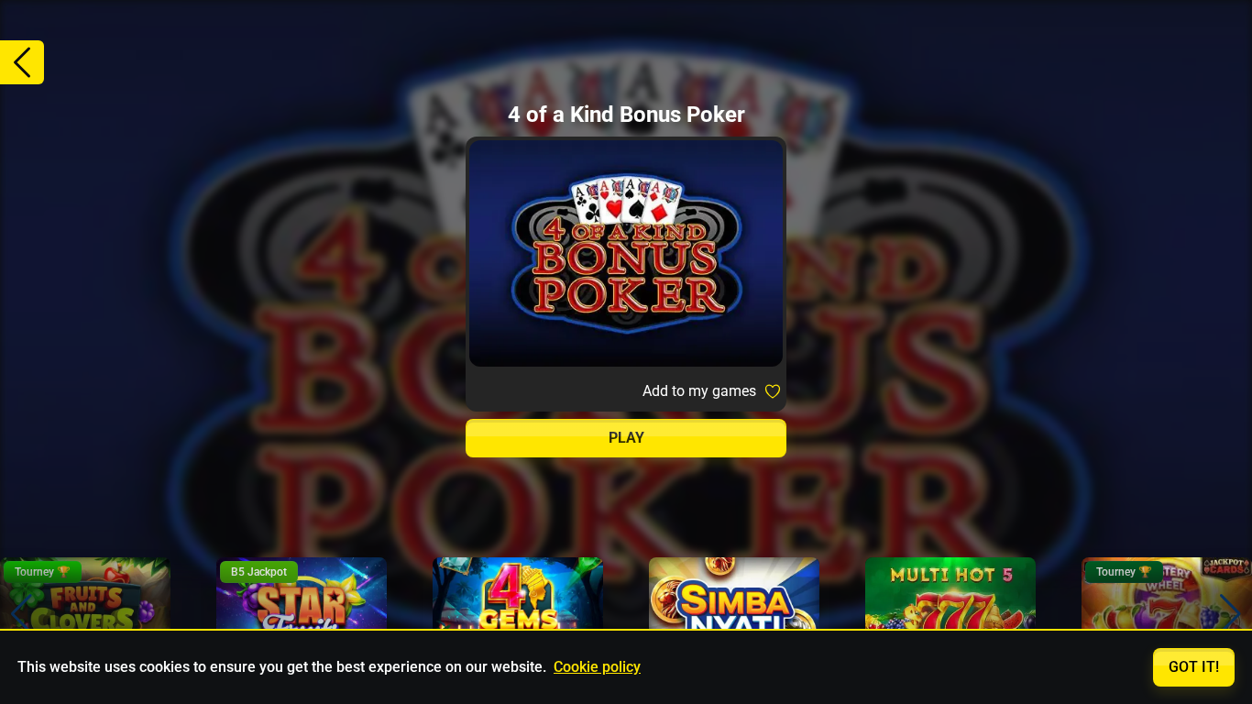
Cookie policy (597, 667)
